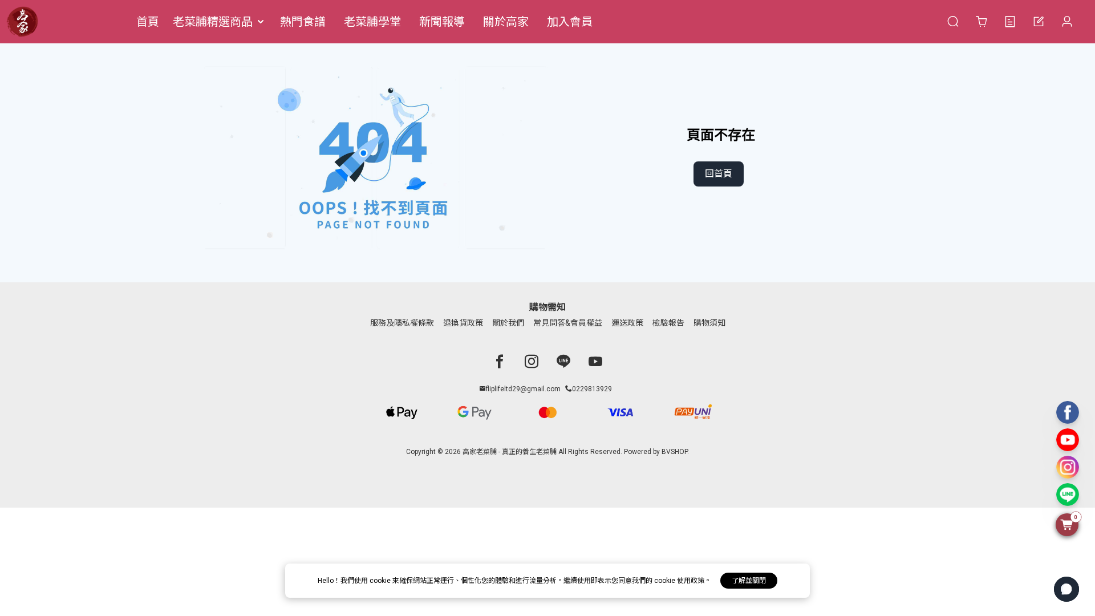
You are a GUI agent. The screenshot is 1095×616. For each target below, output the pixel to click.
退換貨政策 (463, 322)
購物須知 (709, 322)
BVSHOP (674, 452)
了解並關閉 (749, 581)
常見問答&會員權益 (567, 322)
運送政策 (627, 322)
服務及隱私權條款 (402, 322)
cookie (381, 581)
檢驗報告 (668, 322)
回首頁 (718, 173)
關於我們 (508, 322)
